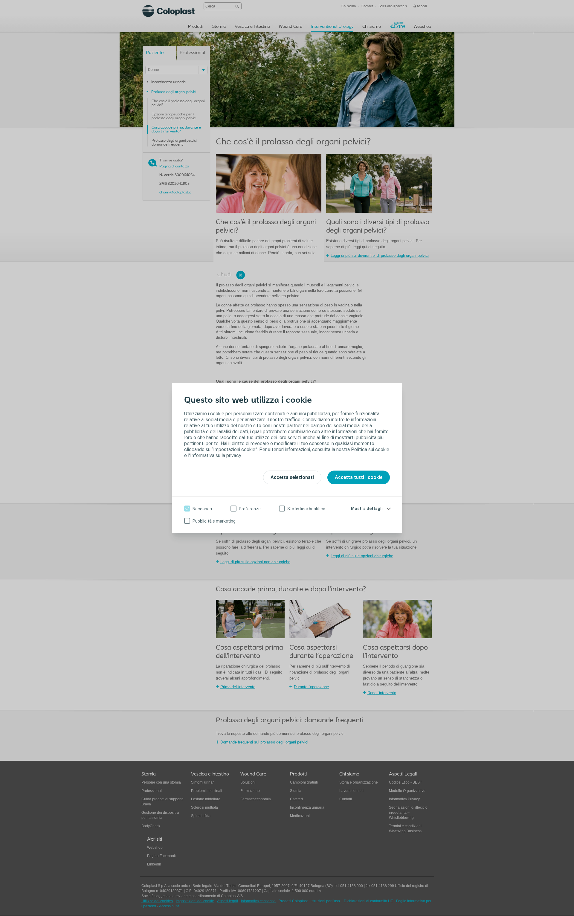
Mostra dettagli (367, 508)
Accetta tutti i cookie (358, 477)
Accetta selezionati (292, 477)
